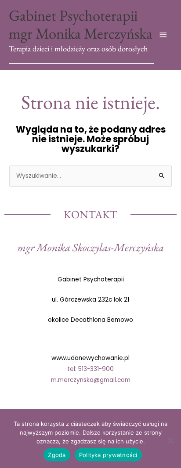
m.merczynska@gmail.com (90, 380)
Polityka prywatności (108, 454)
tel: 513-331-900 (90, 369)
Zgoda (56, 454)
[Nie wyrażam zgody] (170, 440)
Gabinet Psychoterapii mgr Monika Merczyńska (80, 24)
